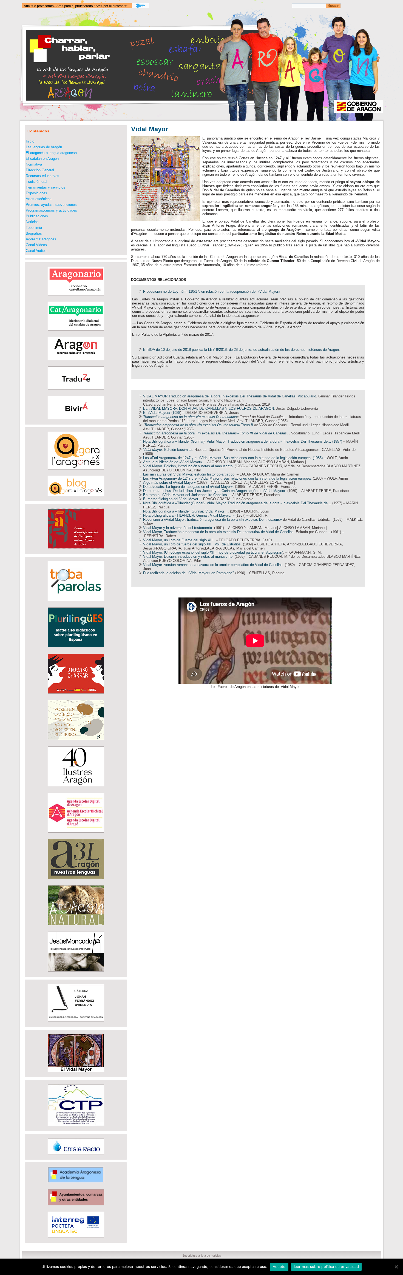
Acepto (279, 1266)
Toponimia (34, 228)
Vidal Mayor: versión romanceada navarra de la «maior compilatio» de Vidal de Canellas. (213, 565)
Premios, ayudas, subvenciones (51, 205)
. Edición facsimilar (167, 450)
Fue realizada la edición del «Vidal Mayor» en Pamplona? (188, 573)
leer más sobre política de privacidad (326, 1266)
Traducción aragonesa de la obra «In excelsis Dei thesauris (190, 417)
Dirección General (40, 170)
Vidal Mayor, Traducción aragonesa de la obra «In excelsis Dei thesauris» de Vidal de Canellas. (219, 532)
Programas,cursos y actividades (51, 210)
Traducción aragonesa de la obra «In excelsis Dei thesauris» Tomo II (199, 425)
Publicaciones (37, 216)
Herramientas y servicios (45, 187)
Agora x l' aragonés (41, 239)
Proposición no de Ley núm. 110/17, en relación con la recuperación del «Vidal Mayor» (211, 291)
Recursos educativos (42, 176)
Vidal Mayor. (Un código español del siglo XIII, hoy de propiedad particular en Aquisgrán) (213, 552)
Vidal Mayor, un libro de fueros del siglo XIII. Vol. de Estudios (192, 544)
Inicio (30, 141)
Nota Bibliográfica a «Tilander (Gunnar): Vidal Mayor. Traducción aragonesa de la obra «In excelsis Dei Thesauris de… (237, 503)
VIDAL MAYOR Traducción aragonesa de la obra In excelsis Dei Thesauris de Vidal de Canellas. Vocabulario (229, 396)
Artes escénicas (39, 199)
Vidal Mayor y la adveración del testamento (177, 528)
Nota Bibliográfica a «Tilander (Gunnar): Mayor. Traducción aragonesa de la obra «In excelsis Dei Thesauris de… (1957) (242, 441)
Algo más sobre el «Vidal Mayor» (169, 482)
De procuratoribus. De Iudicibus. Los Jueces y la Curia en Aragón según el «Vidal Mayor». (214, 491)
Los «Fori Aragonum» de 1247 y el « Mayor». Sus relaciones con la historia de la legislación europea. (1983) (233, 458)
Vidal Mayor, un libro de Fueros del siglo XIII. (179, 540)
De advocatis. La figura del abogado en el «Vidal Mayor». (188, 487)
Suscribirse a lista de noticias (201, 1255)
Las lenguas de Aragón (44, 147)
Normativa (34, 164)
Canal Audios (36, 251)
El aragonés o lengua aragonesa (51, 153)
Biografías (34, 233)
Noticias (32, 222)
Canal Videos (36, 245)
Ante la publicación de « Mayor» (172, 462)
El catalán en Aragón (42, 158)
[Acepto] (396, 1267)
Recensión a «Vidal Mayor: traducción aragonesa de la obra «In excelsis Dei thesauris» (212, 519)
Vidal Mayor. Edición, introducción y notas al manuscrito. (188, 466)
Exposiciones (36, 193)
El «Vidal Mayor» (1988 (161, 413)
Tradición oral (36, 182)
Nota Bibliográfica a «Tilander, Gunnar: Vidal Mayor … (186, 511)
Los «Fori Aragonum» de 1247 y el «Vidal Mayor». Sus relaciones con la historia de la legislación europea (227, 478)
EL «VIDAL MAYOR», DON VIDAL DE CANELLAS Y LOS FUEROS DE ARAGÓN (208, 408)
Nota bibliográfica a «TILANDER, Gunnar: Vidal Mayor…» (188, 515)
